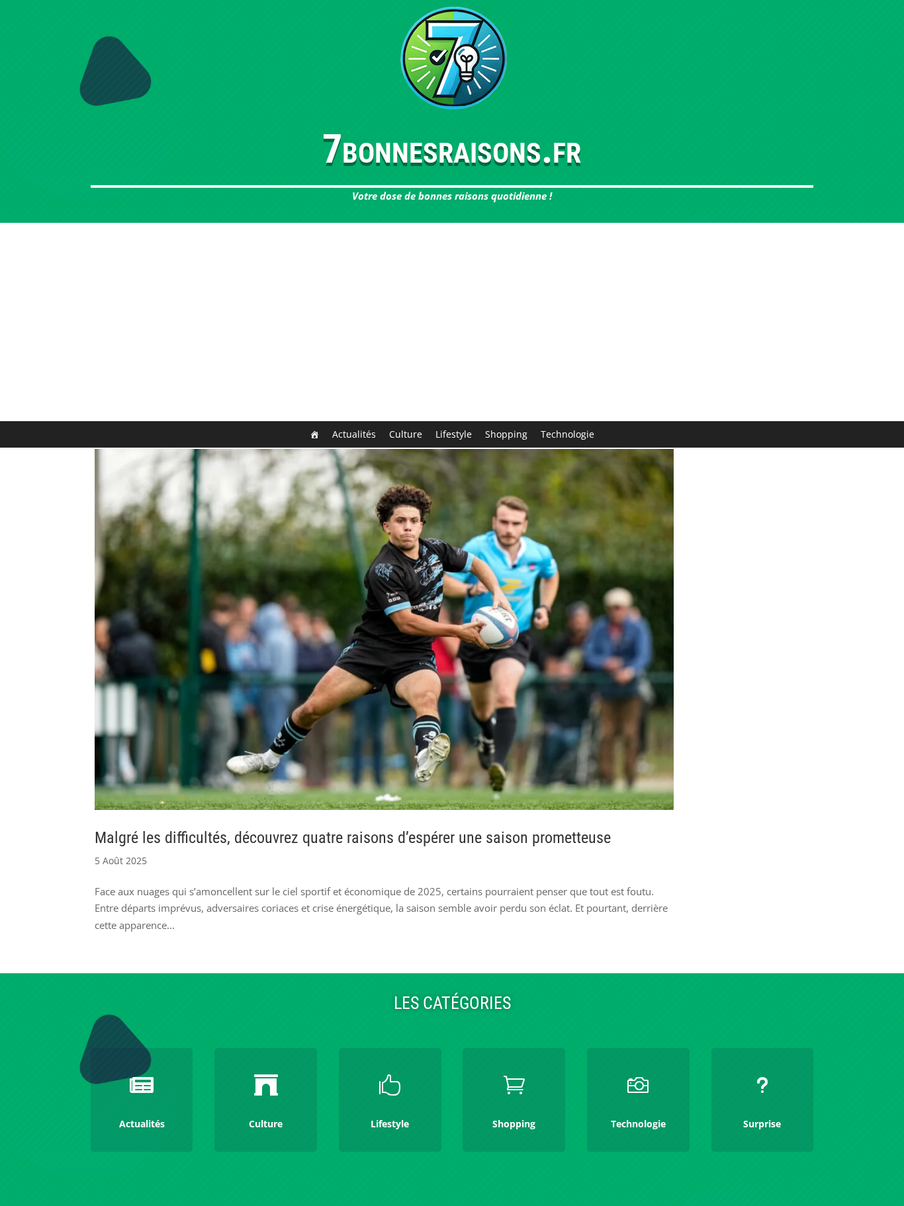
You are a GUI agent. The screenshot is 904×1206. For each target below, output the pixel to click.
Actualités (354, 434)
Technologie (567, 434)
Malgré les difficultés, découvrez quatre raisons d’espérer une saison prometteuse (353, 837)
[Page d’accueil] (314, 434)
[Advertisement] (452, 322)
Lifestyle (453, 434)
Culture (405, 434)
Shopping (506, 434)
